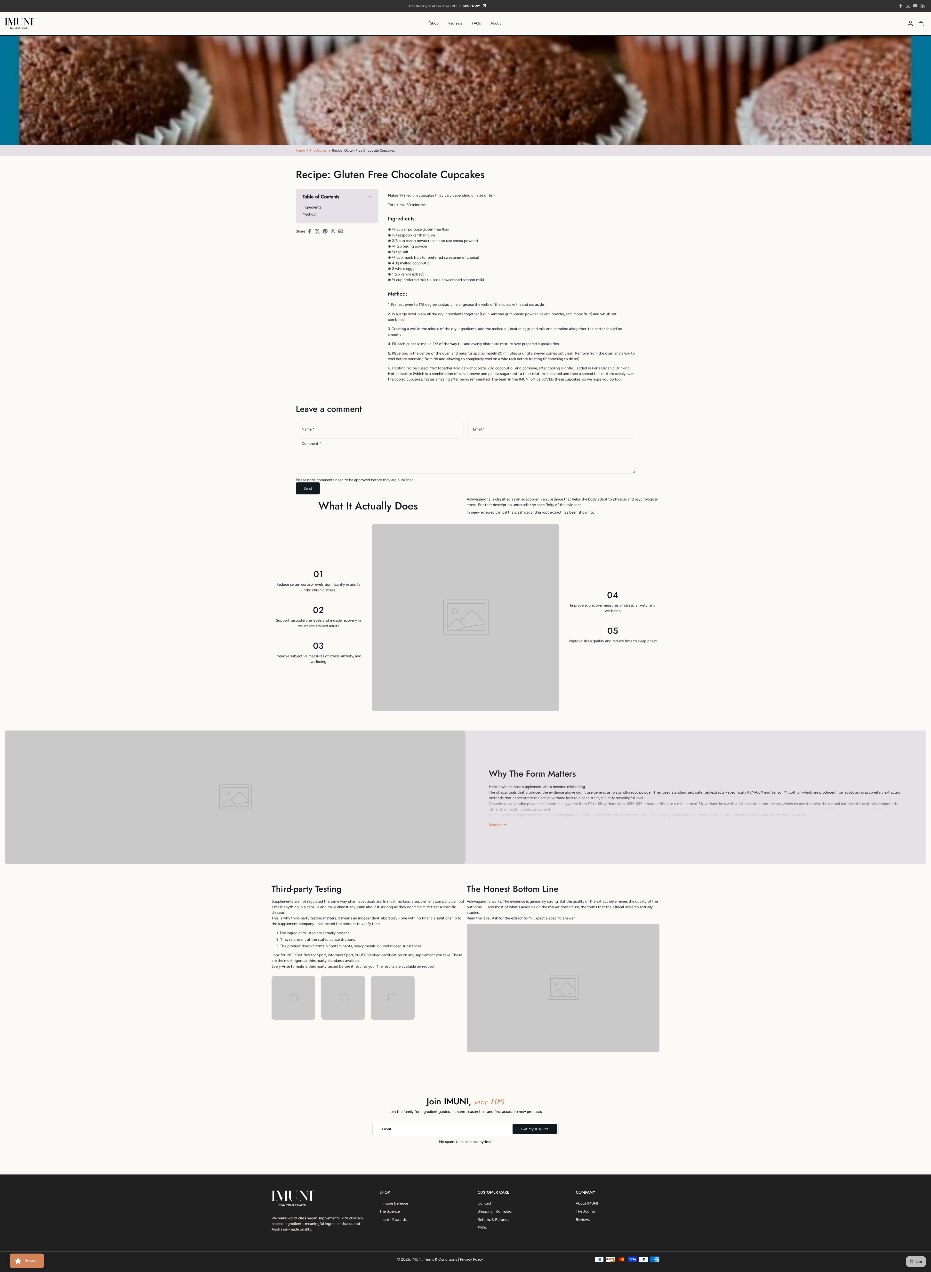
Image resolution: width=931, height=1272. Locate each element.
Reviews (455, 23)
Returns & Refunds (493, 1219)
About (495, 23)
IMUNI (417, 1259)
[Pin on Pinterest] (326, 231)
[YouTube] (915, 6)
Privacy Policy (471, 1259)
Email (479, 429)
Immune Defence (393, 1203)
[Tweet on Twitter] (319, 231)
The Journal (318, 150)
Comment (311, 443)
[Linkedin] (922, 6)
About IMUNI (587, 1203)
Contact (484, 1203)
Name (308, 429)
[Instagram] (908, 6)
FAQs (476, 23)
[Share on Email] (342, 231)
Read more (498, 824)
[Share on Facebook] (311, 231)
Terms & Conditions (440, 1259)
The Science (389, 1211)
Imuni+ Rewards (393, 1219)
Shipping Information (496, 1211)
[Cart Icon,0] (920, 23)
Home (300, 150)
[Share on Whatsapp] (334, 231)
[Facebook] (900, 6)
